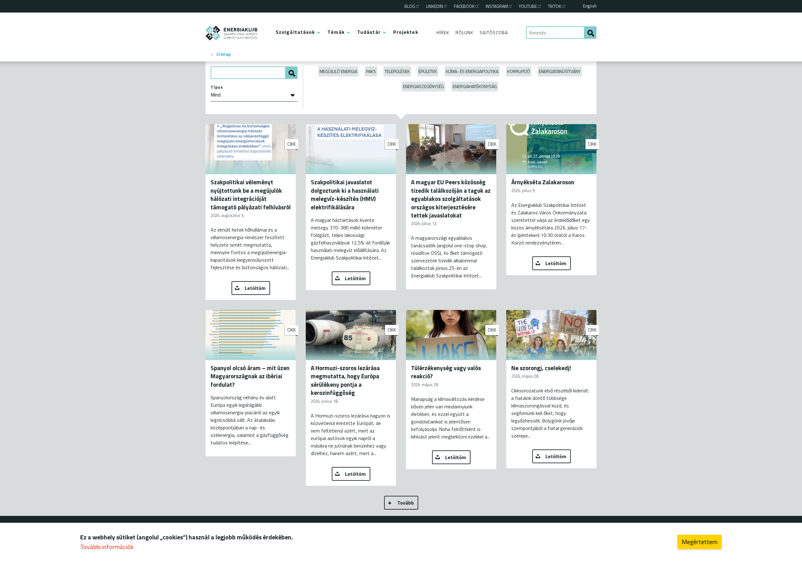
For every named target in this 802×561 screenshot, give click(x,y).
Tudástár (369, 32)
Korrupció (518, 71)
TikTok (554, 6)
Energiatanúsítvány (560, 71)
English (589, 6)
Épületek (428, 71)
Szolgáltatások (295, 32)
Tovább (405, 502)
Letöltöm (255, 288)
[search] (590, 32)
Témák (336, 32)
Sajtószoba (494, 32)
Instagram (497, 6)
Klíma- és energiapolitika (472, 71)
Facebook (464, 6)
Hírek (442, 32)
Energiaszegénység (423, 86)
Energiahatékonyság (475, 86)
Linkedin (434, 6)
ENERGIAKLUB (232, 33)
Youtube (528, 6)
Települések (397, 71)
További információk (106, 547)
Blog (409, 6)
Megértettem (699, 542)
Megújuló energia (338, 71)
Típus (217, 87)
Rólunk (464, 32)
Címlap (223, 54)
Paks (371, 71)
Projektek (405, 32)
